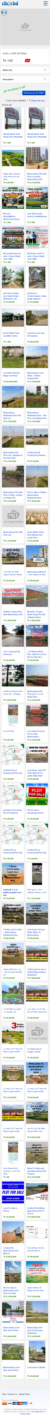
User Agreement (37, 1411)
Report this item (38, 100)
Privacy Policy (25, 1414)
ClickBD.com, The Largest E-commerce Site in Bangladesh (10, 3)
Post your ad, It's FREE (34, 93)
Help (4, 1394)
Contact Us (12, 1394)
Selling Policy (24, 1394)
